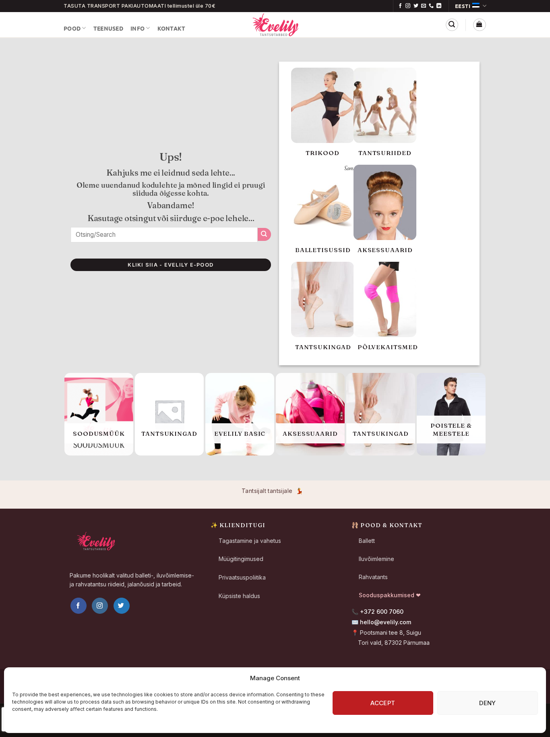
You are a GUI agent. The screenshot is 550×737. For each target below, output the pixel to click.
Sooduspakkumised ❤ (390, 595)
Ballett (367, 540)
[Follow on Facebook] (400, 6)
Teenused (108, 28)
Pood (72, 28)
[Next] (488, 414)
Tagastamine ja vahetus (250, 540)
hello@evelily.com (385, 622)
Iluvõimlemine (376, 558)
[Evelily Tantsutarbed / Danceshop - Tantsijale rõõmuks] (275, 24)
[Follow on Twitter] (416, 6)
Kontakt (171, 28)
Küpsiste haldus (239, 595)
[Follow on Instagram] (407, 6)
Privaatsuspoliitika (242, 577)
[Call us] (431, 6)
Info (137, 28)
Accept (382, 703)
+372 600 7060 (381, 611)
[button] (452, 25)
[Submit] (264, 234)
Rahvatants (373, 576)
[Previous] (62, 414)
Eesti (463, 5)
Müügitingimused (241, 558)
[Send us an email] (423, 6)
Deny (487, 703)
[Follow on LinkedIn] (438, 6)
